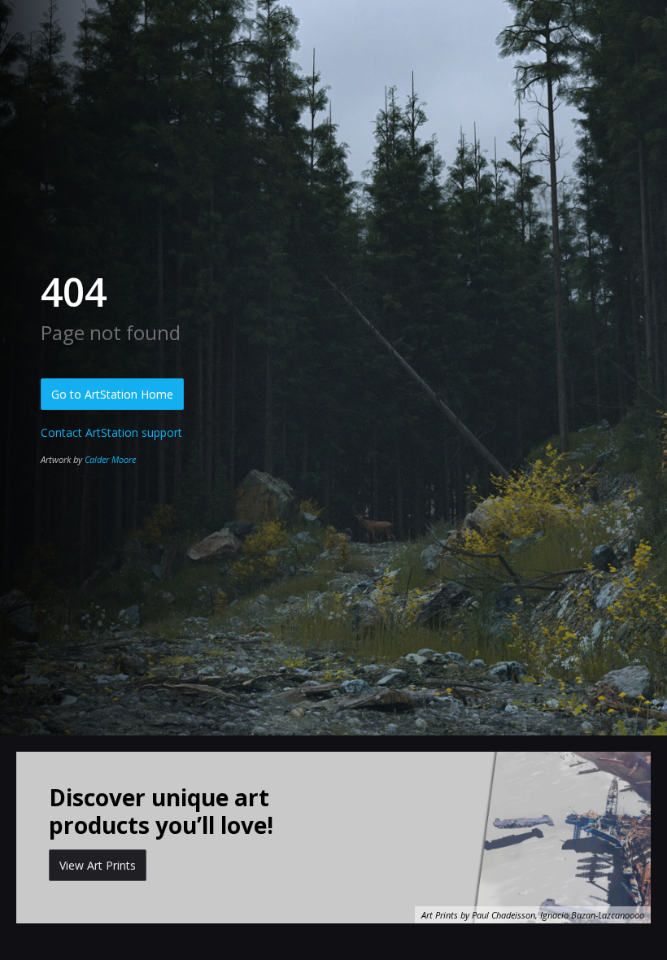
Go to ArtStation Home (112, 394)
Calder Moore (110, 459)
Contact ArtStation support (111, 432)
